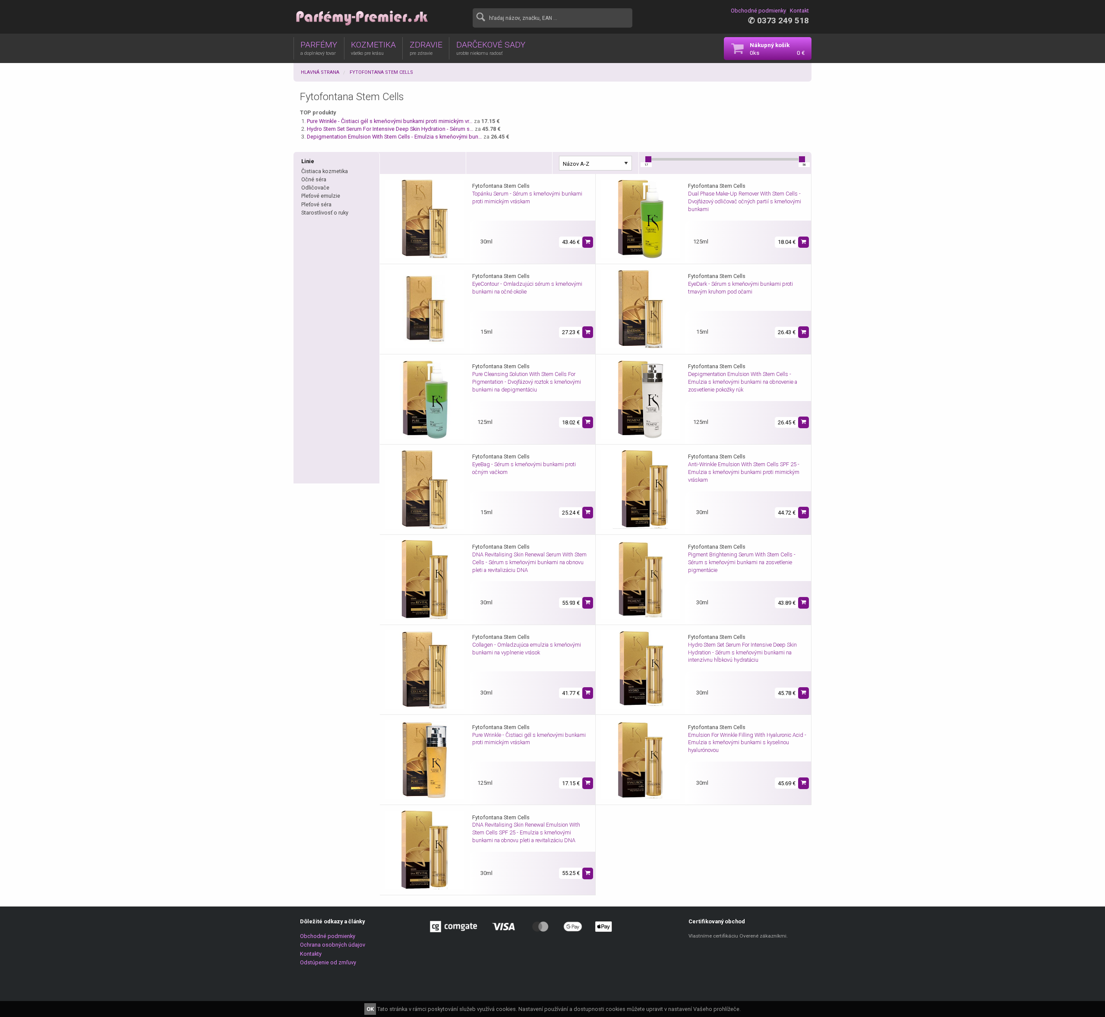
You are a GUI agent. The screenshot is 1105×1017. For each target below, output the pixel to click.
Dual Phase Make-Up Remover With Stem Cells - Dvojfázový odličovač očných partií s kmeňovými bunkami (744, 201)
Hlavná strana (320, 72)
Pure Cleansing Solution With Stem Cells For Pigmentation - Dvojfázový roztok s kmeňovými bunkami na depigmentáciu (526, 382)
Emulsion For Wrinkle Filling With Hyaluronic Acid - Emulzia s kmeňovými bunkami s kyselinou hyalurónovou (747, 743)
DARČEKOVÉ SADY (490, 48)
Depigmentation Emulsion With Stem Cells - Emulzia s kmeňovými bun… (394, 136)
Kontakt (799, 10)
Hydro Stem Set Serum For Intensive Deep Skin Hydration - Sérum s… (390, 129)
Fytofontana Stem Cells (381, 72)
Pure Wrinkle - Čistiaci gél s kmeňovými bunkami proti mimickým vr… (390, 121)
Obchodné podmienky (758, 10)
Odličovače (315, 187)
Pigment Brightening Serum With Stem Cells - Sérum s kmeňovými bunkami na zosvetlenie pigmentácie (742, 562)
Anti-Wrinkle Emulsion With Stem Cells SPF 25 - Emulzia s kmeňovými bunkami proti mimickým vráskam (743, 472)
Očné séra (313, 179)
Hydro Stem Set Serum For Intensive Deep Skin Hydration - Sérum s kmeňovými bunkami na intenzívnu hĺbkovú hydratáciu (742, 652)
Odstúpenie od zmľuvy (328, 962)
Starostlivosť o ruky (324, 212)
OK (370, 1009)
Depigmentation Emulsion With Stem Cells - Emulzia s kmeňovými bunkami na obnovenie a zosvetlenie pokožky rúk (742, 382)
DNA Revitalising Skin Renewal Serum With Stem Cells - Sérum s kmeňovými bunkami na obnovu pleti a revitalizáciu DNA (529, 562)
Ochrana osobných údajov (332, 944)
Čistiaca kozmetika (324, 171)
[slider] (648, 159)
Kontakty (311, 954)
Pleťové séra (316, 204)
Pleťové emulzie (320, 196)
